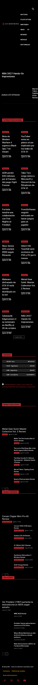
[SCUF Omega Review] (7, 567)
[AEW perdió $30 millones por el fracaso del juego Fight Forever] (9, 165)
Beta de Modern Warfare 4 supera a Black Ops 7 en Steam (9, 144)
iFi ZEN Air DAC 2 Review (22, 545)
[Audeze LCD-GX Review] (15, 88)
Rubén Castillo (25, 292)
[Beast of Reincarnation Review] (7, 481)
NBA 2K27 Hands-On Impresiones (27, 319)
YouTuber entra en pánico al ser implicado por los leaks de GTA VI (27, 144)
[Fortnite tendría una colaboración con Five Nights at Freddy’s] (9, 202)
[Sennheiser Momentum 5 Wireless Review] (7, 557)
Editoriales (25, 311)
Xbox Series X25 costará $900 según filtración (8, 250)
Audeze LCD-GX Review (22, 535)
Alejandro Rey (6, 155)
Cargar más (18, 337)
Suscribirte (30, 374)
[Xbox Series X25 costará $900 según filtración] (9, 239)
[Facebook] (5, 681)
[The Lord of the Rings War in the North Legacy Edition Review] (7, 450)
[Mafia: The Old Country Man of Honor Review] (7, 441)
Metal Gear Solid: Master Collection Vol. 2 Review (28, 284)
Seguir (32, 366)
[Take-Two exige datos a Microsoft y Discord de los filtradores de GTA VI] (28, 165)
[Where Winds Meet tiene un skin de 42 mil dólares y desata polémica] (7, 635)
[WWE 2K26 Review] (7, 616)
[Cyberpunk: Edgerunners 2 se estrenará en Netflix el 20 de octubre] (9, 308)
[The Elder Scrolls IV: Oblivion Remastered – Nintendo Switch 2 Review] (7, 460)
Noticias (5, 132)
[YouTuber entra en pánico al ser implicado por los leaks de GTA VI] (28, 129)
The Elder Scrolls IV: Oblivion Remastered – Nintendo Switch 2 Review (24, 460)
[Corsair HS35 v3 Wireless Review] (7, 528)
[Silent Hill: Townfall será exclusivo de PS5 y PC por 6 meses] (28, 239)
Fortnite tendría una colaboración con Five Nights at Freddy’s (8, 217)
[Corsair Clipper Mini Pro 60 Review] (19, 505)
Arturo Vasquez (7, 332)
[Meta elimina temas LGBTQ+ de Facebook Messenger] (7, 646)
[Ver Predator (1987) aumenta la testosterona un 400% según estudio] (19, 591)
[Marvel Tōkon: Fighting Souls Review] (7, 471)
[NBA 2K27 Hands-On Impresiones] (19, 66)
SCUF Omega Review (21, 565)
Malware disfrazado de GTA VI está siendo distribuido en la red (9, 287)
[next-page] (6, 489)
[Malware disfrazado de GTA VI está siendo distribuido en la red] (9, 272)
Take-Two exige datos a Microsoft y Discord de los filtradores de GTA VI (28, 180)
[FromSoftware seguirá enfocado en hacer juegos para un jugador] (28, 202)
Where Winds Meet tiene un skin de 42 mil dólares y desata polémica (25, 635)
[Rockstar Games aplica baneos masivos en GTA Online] (7, 625)
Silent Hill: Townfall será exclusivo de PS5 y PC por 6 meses (28, 252)
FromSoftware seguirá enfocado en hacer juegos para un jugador (28, 217)
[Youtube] (25, 681)
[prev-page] (3, 489)
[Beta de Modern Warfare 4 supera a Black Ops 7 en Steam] (9, 129)
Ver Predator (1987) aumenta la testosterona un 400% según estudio (17, 604)
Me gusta (31, 361)
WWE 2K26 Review (20, 613)
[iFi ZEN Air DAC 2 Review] (7, 547)
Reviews (24, 275)
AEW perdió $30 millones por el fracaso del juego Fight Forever (9, 179)
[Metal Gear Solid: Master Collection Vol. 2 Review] (28, 272)
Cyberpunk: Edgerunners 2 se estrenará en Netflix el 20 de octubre (9, 322)
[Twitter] (18, 681)
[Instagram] (11, 681)
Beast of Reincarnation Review (24, 479)
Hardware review (7, 521)
